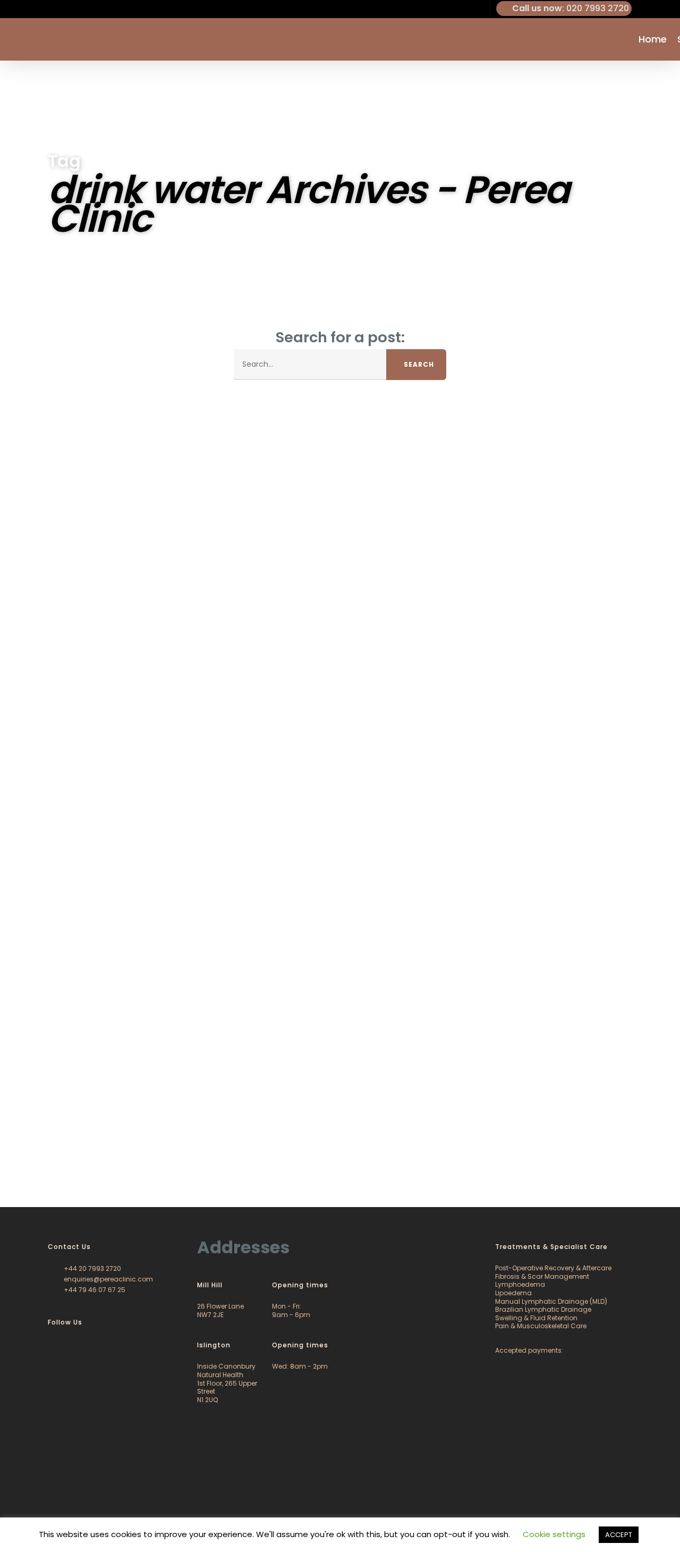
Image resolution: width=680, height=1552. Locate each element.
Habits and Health (57, 1168)
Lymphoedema (520, 1284)
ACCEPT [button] (618, 1535)
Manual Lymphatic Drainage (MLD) (551, 1301)
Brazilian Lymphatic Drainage (543, 1309)
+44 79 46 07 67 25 (93, 1289)
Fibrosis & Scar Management (542, 1276)
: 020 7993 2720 (570, 8)
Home (653, 39)
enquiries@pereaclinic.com (107, 1279)
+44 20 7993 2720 (91, 1268)
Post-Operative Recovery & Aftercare (553, 1267)
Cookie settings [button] (554, 1534)
